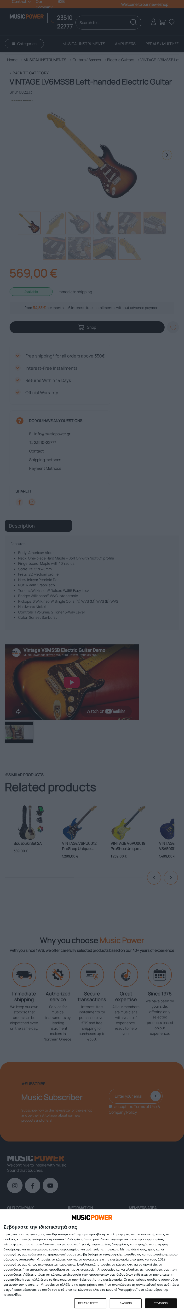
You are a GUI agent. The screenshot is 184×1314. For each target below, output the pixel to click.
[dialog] (92, 1262)
